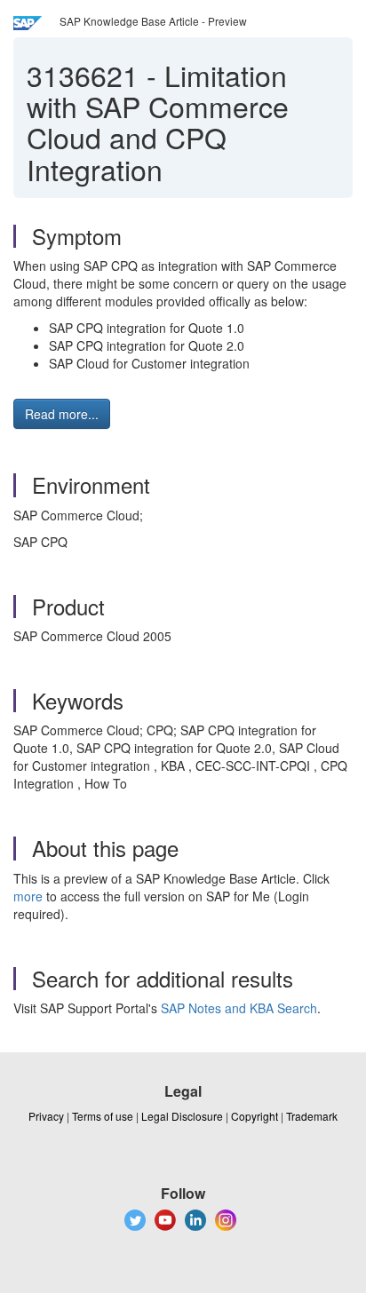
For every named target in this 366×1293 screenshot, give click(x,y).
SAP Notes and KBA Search (239, 1008)
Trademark (312, 1115)
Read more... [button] (62, 414)
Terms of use (102, 1115)
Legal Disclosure (182, 1115)
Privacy (46, 1115)
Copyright (254, 1115)
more (28, 896)
